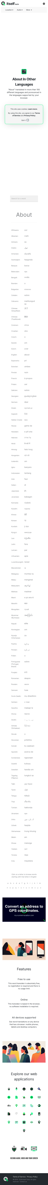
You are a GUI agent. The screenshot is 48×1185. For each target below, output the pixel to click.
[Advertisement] (24, 38)
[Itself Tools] (24, 1151)
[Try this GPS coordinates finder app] (24, 909)
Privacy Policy (29, 115)
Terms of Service (19, 1177)
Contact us (23, 1181)
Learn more (32, 109)
